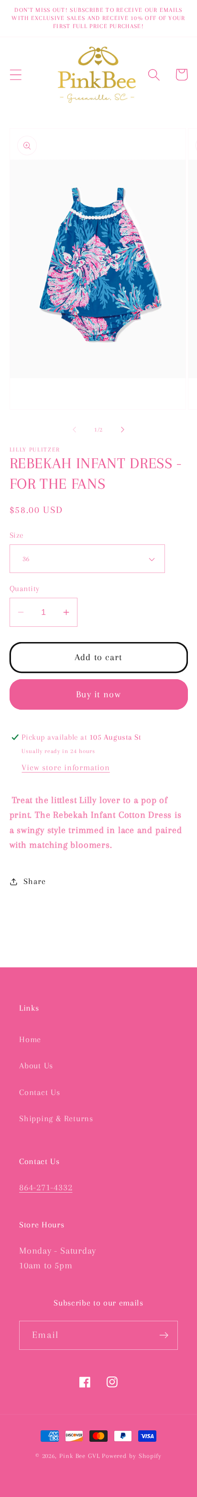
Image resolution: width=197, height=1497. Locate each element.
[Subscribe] (163, 1335)
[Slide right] (122, 429)
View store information (65, 767)
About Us (36, 1065)
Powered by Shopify (132, 1455)
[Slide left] (74, 429)
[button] (15, 74)
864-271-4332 (45, 1187)
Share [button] (34, 881)
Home (30, 1039)
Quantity (25, 588)
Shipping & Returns (56, 1118)
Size (17, 535)
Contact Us (39, 1092)
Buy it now (98, 694)
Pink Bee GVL (79, 1455)
